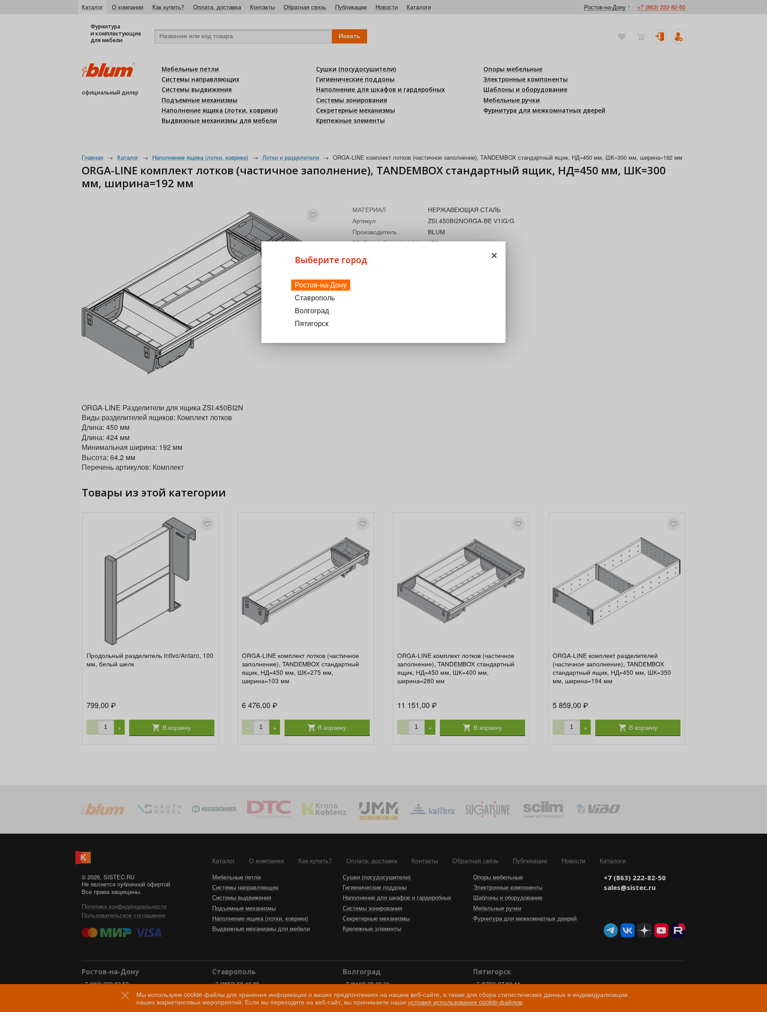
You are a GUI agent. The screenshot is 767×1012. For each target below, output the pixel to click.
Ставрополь (315, 297)
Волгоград (312, 310)
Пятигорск (311, 323)
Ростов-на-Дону (321, 285)
